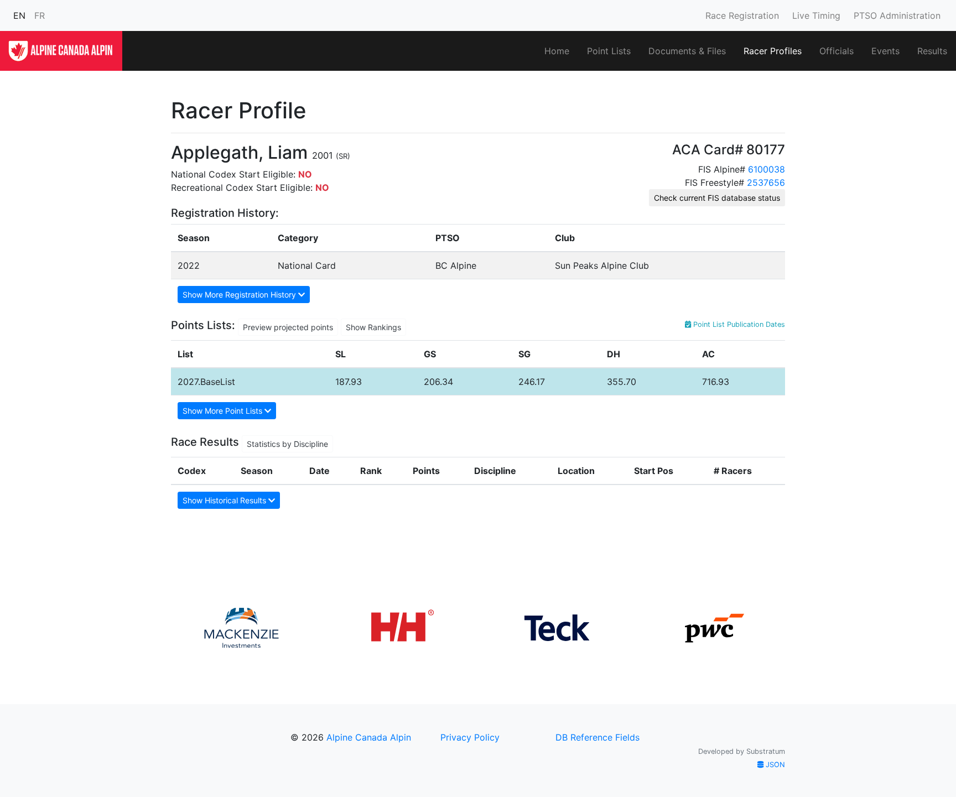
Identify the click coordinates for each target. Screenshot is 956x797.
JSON (774, 764)
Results (932, 50)
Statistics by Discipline (287, 444)
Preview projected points (288, 327)
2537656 (766, 182)
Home (556, 50)
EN (19, 15)
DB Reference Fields (597, 737)
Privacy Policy (470, 737)
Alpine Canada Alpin (368, 737)
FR (39, 15)
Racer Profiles (773, 50)
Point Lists (609, 50)
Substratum (765, 751)
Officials (836, 50)
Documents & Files (687, 50)
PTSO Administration (897, 15)
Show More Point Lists (223, 410)
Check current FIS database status (717, 197)
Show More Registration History (240, 294)
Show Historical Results (225, 500)
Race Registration (742, 15)
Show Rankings (373, 327)
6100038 (766, 169)
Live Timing (816, 15)
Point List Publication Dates (738, 324)
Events (885, 50)
